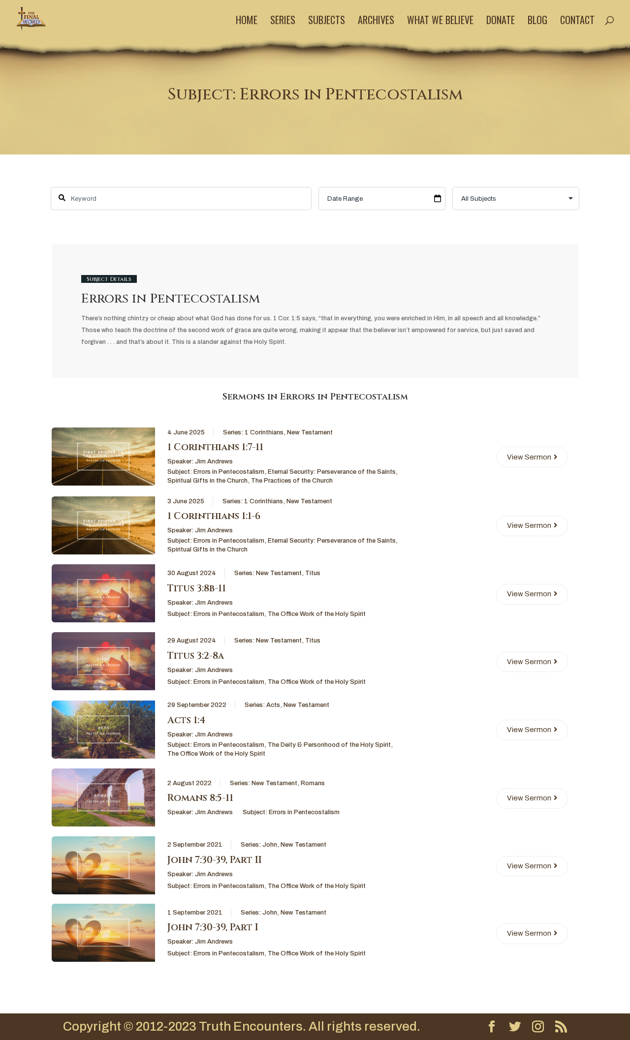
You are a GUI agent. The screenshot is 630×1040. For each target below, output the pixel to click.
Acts (273, 705)
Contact (577, 21)
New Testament (310, 432)
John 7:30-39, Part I (212, 927)
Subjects (326, 21)
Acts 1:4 (186, 720)
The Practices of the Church (292, 480)
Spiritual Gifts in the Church (207, 480)
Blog (537, 21)
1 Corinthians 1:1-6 (213, 516)
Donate (500, 21)
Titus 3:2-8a (195, 655)
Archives (376, 21)
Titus (312, 573)
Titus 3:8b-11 (196, 588)
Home (246, 21)
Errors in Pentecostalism (228, 471)
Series (282, 21)
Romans (313, 783)
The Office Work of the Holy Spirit (317, 614)
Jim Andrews (214, 461)
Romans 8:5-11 (200, 798)
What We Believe (440, 21)
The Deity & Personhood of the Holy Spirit (329, 744)
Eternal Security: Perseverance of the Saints (332, 471)
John (269, 844)
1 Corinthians (264, 432)
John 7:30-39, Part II (214, 860)
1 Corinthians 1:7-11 (215, 447)
